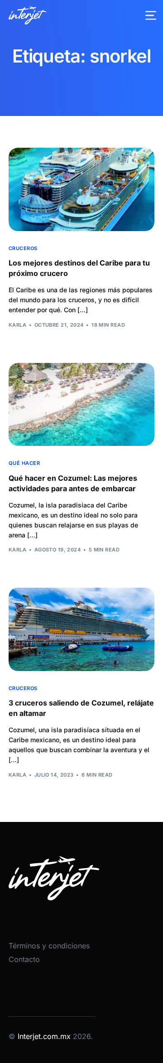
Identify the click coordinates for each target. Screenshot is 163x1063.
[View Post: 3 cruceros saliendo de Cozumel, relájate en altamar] (81, 629)
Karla (17, 325)
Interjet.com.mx (45, 1036)
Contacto (24, 959)
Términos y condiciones (49, 945)
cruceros (23, 248)
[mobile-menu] (145, 15)
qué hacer (24, 463)
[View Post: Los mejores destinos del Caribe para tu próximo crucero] (81, 189)
